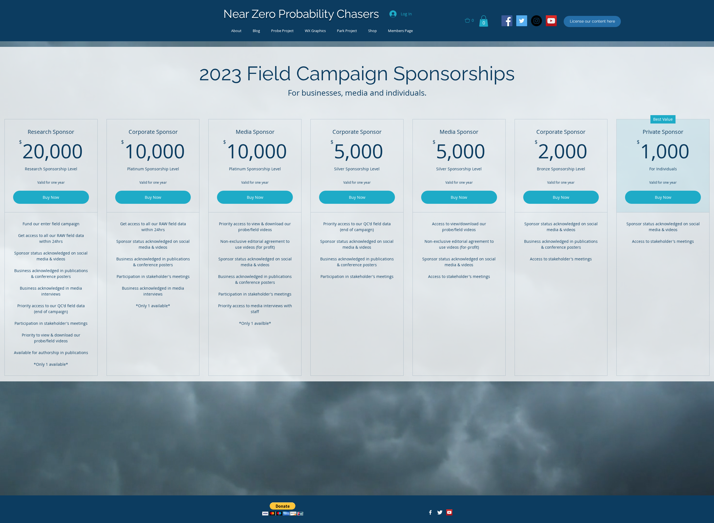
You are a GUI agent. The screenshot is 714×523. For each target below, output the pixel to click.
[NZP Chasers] (430, 512)
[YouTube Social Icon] (551, 20)
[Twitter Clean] (440, 512)
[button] (472, 20)
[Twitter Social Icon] (521, 20)
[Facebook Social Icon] (506, 20)
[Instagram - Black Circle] (536, 20)
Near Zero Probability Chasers (301, 14)
